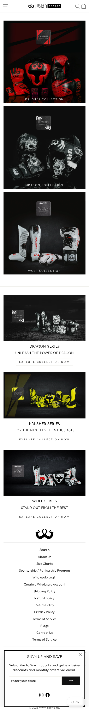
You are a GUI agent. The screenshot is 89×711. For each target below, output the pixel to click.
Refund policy (44, 598)
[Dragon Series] (44, 318)
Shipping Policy (44, 591)
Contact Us (44, 633)
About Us (44, 557)
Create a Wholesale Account (44, 584)
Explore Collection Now (44, 361)
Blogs (44, 626)
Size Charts (44, 564)
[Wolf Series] (44, 473)
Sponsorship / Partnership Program (44, 570)
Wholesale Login (44, 577)
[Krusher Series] (44, 395)
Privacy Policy (44, 612)
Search (44, 550)
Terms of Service (44, 619)
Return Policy (44, 605)
